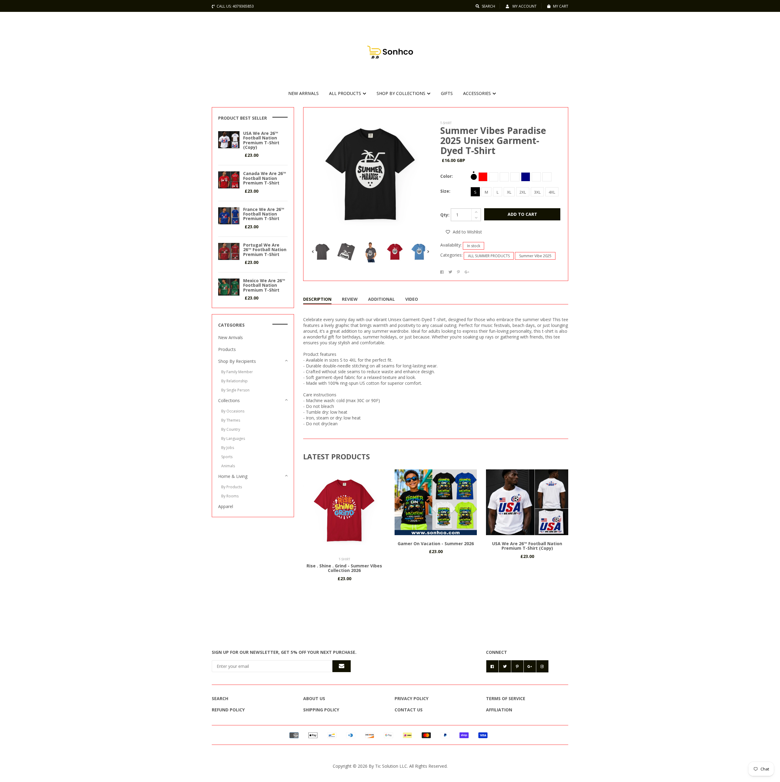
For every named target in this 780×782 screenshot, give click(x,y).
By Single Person (235, 390)
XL (509, 192)
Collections (229, 400)
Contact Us (409, 710)
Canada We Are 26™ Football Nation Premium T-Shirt (264, 178)
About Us (314, 698)
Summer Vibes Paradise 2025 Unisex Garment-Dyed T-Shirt (493, 140)
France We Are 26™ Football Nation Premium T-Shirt (263, 214)
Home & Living (232, 476)
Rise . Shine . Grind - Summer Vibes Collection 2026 (344, 568)
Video (411, 299)
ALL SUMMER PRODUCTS (489, 255)
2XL (522, 192)
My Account (524, 6)
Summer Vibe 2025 (535, 255)
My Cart (560, 6)
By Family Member (237, 371)
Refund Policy (228, 710)
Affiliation (499, 710)
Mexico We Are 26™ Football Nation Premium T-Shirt (264, 285)
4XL (552, 192)
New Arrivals (230, 337)
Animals (228, 465)
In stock (473, 245)
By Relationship (234, 381)
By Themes (230, 420)
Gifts (447, 93)
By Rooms (230, 496)
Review (350, 299)
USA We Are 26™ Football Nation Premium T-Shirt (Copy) (527, 546)
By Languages (233, 438)
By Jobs (227, 447)
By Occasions (232, 411)
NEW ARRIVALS (303, 93)
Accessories (477, 93)
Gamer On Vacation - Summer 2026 (436, 543)
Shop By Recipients (237, 361)
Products (227, 349)
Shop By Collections (402, 93)
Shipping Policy (321, 710)
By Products (231, 486)
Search (488, 6)
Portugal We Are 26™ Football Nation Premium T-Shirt (264, 249)
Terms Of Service (505, 698)
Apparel (225, 506)
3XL (537, 192)
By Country (230, 429)
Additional (381, 299)
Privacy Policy (411, 698)
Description (317, 299)
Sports (226, 456)
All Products (345, 93)
